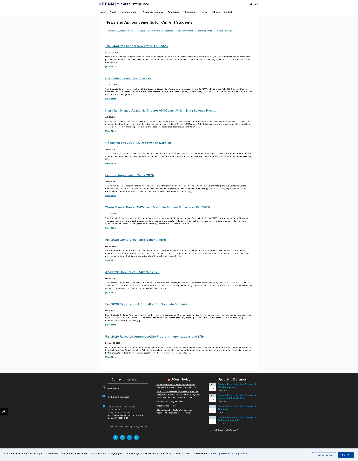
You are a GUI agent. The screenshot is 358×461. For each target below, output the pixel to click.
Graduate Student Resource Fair (128, 78)
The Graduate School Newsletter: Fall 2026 (136, 46)
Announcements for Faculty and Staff (195, 31)
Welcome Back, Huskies (167, 406)
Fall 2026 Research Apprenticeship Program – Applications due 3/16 (154, 337)
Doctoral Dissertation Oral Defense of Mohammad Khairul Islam (237, 397)
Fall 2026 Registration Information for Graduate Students (146, 304)
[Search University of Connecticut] (251, 4)
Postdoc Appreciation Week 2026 (129, 175)
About (113, 12)
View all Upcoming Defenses (223, 430)
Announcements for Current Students (155, 31)
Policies (216, 12)
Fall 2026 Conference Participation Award (135, 240)
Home (102, 12)
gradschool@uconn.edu (118, 397)
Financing (190, 12)
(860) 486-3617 (114, 388)
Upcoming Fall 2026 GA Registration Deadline (138, 143)
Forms (204, 12)
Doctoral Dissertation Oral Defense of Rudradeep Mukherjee (237, 419)
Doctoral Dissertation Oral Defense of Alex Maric (237, 408)
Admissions (174, 12)
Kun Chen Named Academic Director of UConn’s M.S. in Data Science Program (161, 111)
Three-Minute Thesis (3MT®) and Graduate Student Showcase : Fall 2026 (157, 207)
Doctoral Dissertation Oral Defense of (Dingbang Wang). (237, 386)
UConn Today (223, 31)
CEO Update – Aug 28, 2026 (169, 401)
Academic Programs (153, 12)
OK (344, 455)
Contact (228, 12)
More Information (324, 455)
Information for (129, 12)
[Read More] (110, 66)
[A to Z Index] (256, 4)
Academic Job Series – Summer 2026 (132, 272)
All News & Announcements (120, 31)
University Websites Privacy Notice (228, 453)
